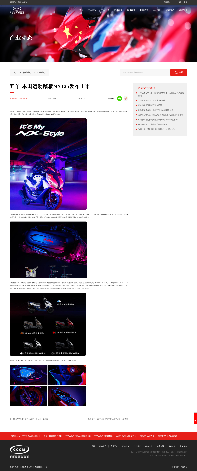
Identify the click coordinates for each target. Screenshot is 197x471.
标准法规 (144, 10)
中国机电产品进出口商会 (168, 436)
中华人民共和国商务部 (53, 436)
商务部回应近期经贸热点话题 (150, 105)
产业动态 (41, 72)
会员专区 (157, 10)
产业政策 (118, 10)
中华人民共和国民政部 (103, 436)
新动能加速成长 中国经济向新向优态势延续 (155, 110)
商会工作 (105, 10)
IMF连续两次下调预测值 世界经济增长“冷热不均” (158, 120)
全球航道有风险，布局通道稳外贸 (152, 100)
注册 (185, 2)
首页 (81, 10)
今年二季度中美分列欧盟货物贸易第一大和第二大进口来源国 (161, 94)
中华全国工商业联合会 (31, 436)
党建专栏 (170, 10)
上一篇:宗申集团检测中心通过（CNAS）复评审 (29, 419)
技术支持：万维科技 (179, 467)
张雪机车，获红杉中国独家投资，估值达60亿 (156, 129)
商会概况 (92, 10)
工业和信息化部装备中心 (126, 436)
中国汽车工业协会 (147, 436)
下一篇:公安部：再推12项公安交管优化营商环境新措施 (106, 419)
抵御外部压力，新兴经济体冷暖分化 (152, 124)
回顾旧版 (167, 2)
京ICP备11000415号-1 (38, 467)
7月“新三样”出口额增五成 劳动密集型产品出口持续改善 (160, 115)
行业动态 (131, 10)
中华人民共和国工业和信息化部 (78, 436)
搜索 (181, 72)
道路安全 (183, 10)
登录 (180, 2)
